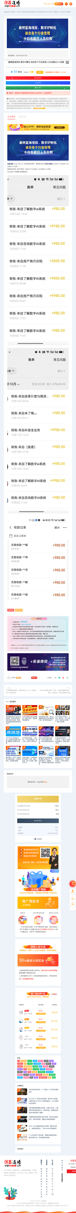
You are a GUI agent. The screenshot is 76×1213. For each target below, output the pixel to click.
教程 (29, 1071)
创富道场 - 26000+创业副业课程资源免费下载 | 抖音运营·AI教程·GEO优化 (31, 12)
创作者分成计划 (27, 1066)
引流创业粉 (49, 1069)
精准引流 (20, 1077)
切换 (72, 904)
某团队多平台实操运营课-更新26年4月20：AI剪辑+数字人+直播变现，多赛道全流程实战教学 (46, 761)
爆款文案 (20, 1074)
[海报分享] (67, 677)
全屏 (72, 899)
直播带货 (32, 1074)
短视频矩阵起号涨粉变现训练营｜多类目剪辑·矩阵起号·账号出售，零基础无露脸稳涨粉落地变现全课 (13, 720)
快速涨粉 (20, 1071)
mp (25, 1063)
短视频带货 (38, 1074)
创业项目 (62, 12)
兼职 (43, 1063)
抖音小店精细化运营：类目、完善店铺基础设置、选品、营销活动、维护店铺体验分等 (55, 691)
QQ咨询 (38, 87)
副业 (40, 1066)
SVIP (72, 884)
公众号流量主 (37, 1063)
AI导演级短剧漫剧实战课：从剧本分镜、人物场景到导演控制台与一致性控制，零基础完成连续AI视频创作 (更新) (43, 1110)
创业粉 (54, 1063)
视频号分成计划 (43, 1077)
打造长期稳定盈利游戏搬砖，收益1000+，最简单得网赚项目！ (29, 718)
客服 (72, 892)
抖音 (25, 1071)
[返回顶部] (73, 908)
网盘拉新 (26, 1077)
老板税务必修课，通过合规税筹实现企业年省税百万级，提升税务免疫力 (46, 718)
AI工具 (29, 1060)
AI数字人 (41, 1060)
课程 (50, 1077)
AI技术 (34, 1060)
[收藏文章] (55, 677)
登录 (45, 782)
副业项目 (46, 1066)
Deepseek (20, 1063)
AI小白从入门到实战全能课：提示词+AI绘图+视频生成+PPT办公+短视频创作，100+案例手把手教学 (43, 1101)
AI (18, 1060)
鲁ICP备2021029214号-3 (60, 1205)
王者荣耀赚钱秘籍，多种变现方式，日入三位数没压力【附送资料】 (21, 691)
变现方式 (20, 1069)
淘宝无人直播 (50, 1071)
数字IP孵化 (49, 164)
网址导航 (46, 1191)
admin (13, 677)
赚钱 (54, 1077)
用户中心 (52, 1183)
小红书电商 (35, 1069)
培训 (25, 1069)
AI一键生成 (23, 1060)
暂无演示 (38, 82)
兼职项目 (48, 1063)
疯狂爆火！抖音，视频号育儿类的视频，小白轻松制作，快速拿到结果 (13, 759)
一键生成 (30, 1063)
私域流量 (46, 1074)
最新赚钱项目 (42, 1071)
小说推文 (43, 1069)
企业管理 (41, 1193)
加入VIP (52, 1192)
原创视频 (52, 1066)
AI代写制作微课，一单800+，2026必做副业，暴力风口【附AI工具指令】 (29, 739)
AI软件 (51, 1060)
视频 (31, 1077)
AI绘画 (46, 1060)
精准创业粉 (52, 1074)
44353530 (17, 629)
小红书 (29, 1069)
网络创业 (56, 12)
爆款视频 (26, 1074)
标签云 (46, 1182)
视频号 (35, 1077)
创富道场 (10, 164)
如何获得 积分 (39, 108)
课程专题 (46, 1172)
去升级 (64, 72)
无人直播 (34, 1071)
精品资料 (41, 1172)
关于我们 (52, 1172)
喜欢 (34, 678)
